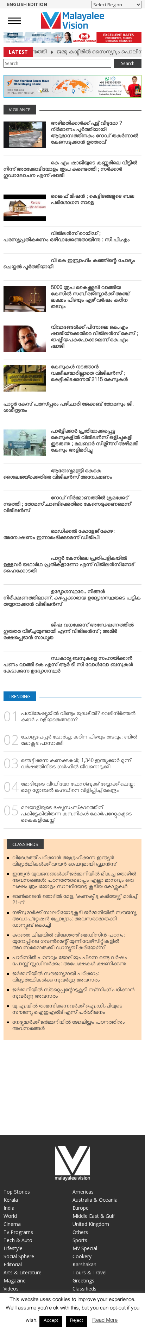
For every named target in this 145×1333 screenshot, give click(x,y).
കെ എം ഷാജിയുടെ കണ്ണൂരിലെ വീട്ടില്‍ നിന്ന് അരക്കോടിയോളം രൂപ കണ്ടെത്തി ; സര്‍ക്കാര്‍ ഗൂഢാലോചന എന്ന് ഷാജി (70, 170)
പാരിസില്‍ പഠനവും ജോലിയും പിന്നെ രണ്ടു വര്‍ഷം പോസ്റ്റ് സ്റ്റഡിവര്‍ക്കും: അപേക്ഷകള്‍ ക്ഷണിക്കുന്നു (69, 962)
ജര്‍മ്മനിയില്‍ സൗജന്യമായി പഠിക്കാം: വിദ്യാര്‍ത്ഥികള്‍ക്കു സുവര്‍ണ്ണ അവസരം (56, 978)
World (10, 1216)
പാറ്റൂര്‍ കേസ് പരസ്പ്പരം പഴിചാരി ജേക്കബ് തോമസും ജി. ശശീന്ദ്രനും (69, 408)
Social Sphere (19, 1256)
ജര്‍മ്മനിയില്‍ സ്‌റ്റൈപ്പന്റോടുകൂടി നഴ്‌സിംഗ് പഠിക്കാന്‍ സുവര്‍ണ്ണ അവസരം (73, 994)
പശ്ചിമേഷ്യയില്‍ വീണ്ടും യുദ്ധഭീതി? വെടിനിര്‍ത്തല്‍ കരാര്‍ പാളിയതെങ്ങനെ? (78, 718)
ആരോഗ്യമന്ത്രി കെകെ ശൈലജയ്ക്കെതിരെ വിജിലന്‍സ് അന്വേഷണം (58, 475)
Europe (80, 1207)
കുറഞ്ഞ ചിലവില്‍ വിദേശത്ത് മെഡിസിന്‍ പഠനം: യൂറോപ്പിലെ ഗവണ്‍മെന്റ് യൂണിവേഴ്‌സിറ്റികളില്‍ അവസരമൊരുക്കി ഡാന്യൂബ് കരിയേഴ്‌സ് (68, 942)
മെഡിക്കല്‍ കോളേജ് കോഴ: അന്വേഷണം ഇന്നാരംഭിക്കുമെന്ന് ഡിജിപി (59, 536)
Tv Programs (18, 1232)
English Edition (27, 4)
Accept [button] (51, 1321)
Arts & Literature (23, 1272)
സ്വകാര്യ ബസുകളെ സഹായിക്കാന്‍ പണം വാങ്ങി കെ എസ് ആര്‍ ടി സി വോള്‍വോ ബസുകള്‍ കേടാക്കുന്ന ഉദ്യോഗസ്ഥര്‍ (68, 666)
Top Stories (17, 1191)
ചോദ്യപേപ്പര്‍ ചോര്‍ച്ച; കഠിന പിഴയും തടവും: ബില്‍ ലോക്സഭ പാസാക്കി (79, 741)
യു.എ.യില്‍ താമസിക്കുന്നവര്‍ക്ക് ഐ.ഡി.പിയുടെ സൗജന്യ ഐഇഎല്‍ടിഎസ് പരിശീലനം (67, 1010)
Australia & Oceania (95, 1199)
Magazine (15, 1280)
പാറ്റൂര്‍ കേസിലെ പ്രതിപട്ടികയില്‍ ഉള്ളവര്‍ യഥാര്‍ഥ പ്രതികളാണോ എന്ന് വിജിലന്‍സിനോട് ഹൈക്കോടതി (69, 566)
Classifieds (25, 844)
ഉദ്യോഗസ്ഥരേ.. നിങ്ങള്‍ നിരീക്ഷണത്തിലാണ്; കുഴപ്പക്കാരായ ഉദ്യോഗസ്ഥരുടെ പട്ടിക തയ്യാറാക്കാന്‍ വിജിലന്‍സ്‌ (72, 599)
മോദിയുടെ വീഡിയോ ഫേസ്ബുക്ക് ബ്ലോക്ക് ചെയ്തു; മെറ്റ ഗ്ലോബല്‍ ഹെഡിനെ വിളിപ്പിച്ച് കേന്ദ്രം (78, 788)
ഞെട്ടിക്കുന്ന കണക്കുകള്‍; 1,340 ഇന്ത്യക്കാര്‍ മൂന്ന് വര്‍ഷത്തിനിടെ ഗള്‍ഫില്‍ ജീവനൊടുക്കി (76, 765)
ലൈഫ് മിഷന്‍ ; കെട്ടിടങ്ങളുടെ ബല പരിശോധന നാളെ (92, 201)
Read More (105, 1321)
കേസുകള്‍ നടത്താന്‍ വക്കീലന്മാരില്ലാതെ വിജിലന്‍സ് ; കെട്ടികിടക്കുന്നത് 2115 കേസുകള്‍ (89, 374)
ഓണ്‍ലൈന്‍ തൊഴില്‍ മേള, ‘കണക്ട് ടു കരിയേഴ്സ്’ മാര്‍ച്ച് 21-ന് (74, 901)
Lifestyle (13, 1248)
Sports (79, 1240)
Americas (83, 1191)
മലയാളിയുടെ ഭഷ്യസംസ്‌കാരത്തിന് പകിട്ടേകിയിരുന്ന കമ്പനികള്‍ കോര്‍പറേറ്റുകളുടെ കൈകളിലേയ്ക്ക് (76, 815)
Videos (11, 1288)
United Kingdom (90, 1224)
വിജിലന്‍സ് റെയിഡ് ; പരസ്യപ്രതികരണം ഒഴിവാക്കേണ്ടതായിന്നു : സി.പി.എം (67, 238)
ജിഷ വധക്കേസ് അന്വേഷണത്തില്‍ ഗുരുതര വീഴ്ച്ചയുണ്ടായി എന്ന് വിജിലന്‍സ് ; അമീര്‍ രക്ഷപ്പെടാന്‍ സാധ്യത (69, 632)
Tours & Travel (89, 1272)
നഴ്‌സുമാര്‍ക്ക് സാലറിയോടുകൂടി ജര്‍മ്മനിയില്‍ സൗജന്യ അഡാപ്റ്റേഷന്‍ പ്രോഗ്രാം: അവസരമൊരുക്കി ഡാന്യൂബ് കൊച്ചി (74, 920)
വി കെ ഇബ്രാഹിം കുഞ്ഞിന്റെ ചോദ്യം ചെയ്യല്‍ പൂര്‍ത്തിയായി (69, 265)
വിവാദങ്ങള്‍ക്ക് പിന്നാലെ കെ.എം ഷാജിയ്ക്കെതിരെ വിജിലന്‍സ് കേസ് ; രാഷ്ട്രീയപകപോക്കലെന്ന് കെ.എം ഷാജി (94, 338)
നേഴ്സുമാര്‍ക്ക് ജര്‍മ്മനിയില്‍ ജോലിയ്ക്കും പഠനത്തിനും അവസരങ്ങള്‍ (68, 1026)
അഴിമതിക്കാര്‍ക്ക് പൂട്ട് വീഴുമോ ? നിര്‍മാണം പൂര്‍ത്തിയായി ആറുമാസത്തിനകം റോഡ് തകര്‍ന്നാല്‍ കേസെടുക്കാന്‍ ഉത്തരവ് (94, 134)
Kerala (11, 1199)
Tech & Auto (18, 1240)
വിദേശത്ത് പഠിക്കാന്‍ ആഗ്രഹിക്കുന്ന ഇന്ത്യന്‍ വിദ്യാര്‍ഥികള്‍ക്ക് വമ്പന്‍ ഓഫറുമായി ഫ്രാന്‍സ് (64, 862)
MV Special (84, 1248)
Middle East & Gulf (93, 1216)
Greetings (83, 1280)
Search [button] (127, 63)
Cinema (12, 1224)
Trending (20, 696)
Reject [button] (76, 1321)
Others (80, 1232)
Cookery (82, 1256)
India (9, 1207)
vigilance (20, 109)
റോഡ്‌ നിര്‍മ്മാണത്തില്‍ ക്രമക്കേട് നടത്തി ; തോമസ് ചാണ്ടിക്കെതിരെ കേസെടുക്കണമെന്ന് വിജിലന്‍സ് (67, 505)
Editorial (13, 1264)
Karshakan (84, 1264)
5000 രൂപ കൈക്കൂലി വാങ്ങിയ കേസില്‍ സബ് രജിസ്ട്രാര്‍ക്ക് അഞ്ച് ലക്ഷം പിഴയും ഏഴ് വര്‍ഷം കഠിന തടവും (90, 298)
